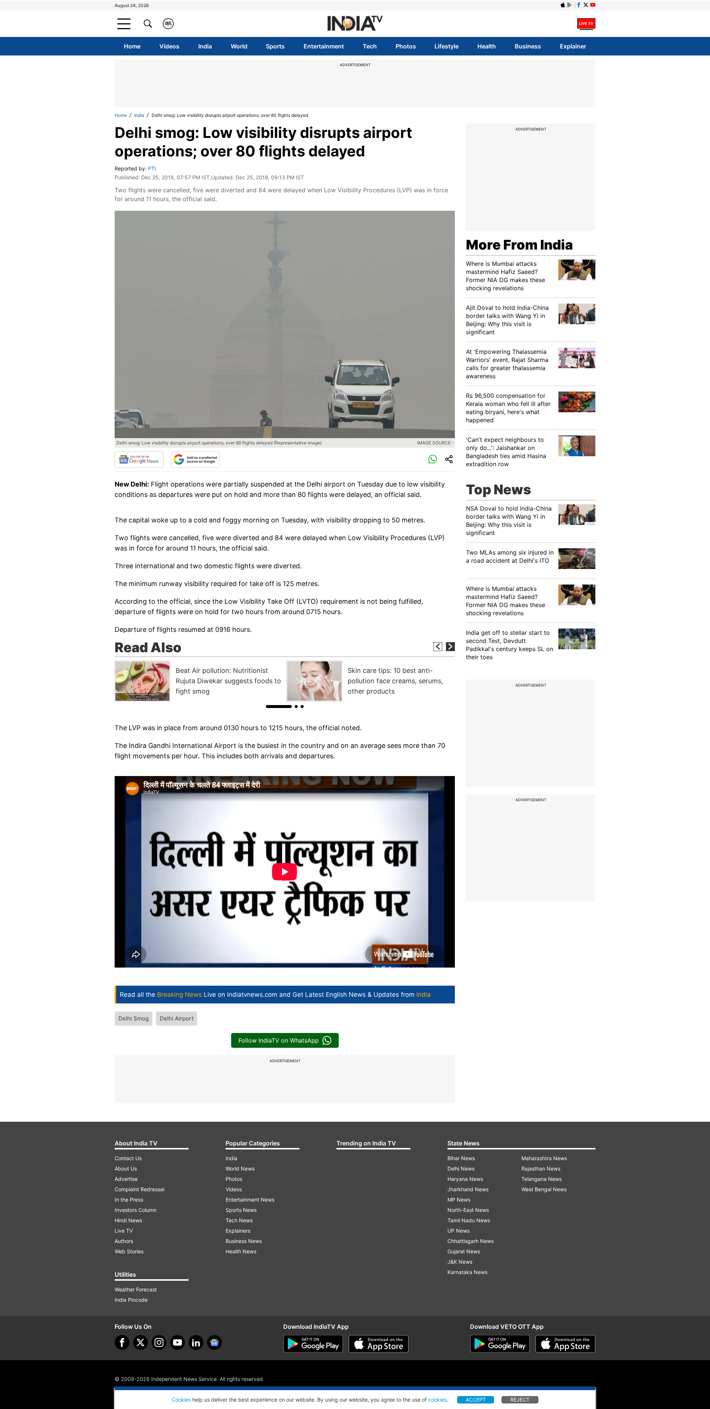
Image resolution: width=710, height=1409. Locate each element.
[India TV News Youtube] (592, 4)
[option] (199, 681)
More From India (519, 245)
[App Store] (379, 1344)
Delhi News (460, 1168)
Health (486, 46)
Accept (476, 1399)
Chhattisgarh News (470, 1241)
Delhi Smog (133, 1018)
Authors (124, 1241)
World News (240, 1168)
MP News (458, 1199)
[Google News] (139, 459)
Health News (241, 1251)
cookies (437, 1399)
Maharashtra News (544, 1158)
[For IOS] (565, 1344)
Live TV (124, 1230)
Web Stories (129, 1251)
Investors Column (135, 1210)
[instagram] (159, 1342)
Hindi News (128, 1220)
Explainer (573, 46)
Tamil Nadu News (468, 1220)
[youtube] (177, 1342)
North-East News (468, 1210)
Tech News (239, 1220)
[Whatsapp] (432, 459)
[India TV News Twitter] (585, 4)
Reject (520, 1399)
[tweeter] (140, 1342)
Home (132, 46)
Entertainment (324, 46)
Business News (244, 1241)
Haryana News (465, 1179)
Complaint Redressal (139, 1189)
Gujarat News (463, 1251)
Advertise (126, 1179)
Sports (275, 46)
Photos (406, 46)
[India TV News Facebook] (578, 4)
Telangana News (541, 1179)
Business (528, 46)
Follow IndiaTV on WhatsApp (279, 1040)
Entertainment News (250, 1199)
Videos (169, 46)
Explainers (238, 1230)
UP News (458, 1230)
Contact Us (128, 1158)
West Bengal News (544, 1189)
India (205, 46)
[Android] (569, 4)
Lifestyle (447, 46)
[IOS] (562, 4)
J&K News (459, 1262)
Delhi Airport (176, 1018)
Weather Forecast (136, 1289)
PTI (152, 168)
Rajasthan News (540, 1168)
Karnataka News (467, 1272)
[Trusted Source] (195, 459)
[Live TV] (586, 23)
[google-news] (214, 1342)
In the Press (129, 1199)
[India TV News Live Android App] (313, 1344)
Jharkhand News (467, 1189)
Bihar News (461, 1158)
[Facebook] (122, 1342)
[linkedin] (196, 1342)
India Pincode (131, 1300)
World (239, 46)
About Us (126, 1168)
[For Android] (500, 1344)
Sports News (241, 1210)
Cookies (181, 1399)
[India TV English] (355, 24)
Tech (370, 46)
